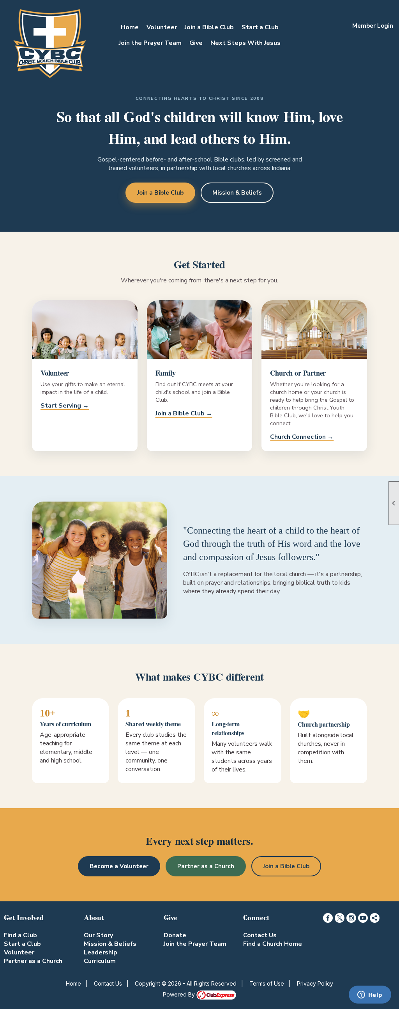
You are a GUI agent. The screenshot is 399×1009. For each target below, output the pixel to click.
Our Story (98, 935)
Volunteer (162, 27)
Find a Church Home (272, 944)
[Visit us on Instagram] (351, 918)
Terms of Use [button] (266, 983)
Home (130, 27)
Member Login (372, 26)
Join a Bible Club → (183, 413)
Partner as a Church (205, 866)
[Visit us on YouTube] (363, 918)
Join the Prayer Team (150, 43)
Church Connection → (302, 437)
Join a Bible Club (209, 27)
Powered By (179, 994)
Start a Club (260, 27)
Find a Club (20, 935)
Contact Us (260, 935)
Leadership (100, 952)
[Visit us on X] (339, 918)
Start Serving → (65, 405)
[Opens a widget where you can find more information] (369, 995)
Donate (175, 935)
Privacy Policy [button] (315, 983)
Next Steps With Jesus (245, 43)
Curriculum (100, 961)
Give (196, 43)
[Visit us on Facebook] (328, 918)
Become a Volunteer (119, 866)
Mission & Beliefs (237, 193)
